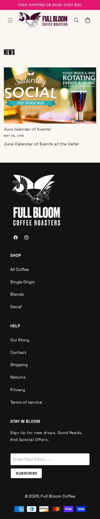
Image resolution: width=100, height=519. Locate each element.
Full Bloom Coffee (58, 496)
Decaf (16, 306)
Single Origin (22, 282)
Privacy (17, 389)
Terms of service (26, 402)
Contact (18, 352)
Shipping (19, 364)
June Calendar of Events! (27, 129)
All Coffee (19, 269)
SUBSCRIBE (26, 473)
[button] (10, 20)
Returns (18, 377)
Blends (17, 294)
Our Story (19, 340)
